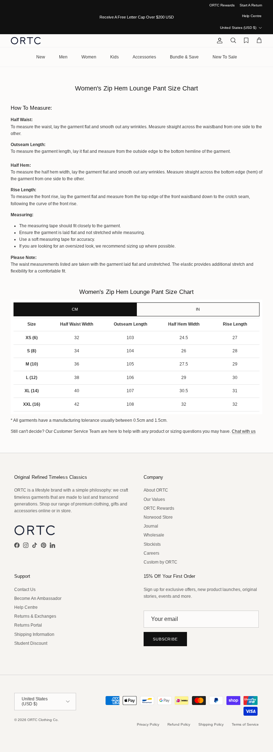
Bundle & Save (184, 57)
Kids (114, 57)
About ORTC (156, 490)
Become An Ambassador (37, 598)
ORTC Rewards (222, 5)
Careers (151, 553)
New (40, 57)
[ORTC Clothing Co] (26, 40)
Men (63, 57)
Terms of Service (245, 724)
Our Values (154, 499)
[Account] (218, 40)
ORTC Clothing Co (42, 720)
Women (88, 57)
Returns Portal (28, 625)
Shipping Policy (211, 724)
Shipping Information (34, 634)
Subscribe (165, 639)
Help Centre (252, 16)
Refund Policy (178, 724)
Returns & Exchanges (35, 616)
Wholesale (154, 535)
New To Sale (225, 57)
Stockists (152, 544)
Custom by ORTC (160, 562)
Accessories (144, 57)
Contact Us (25, 589)
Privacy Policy (148, 724)
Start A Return (251, 5)
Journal (151, 526)
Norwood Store (158, 517)
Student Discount (30, 643)
